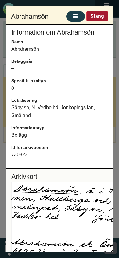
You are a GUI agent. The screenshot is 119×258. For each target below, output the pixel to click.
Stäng (97, 16)
